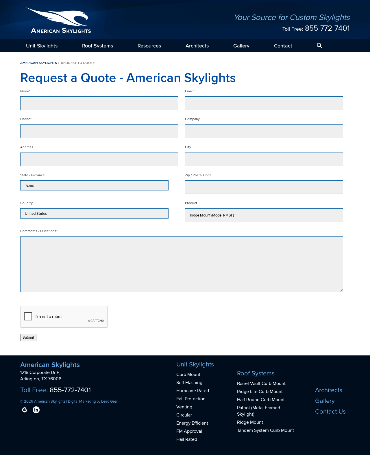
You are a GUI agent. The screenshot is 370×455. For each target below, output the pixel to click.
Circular (184, 415)
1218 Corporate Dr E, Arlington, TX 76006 (40, 375)
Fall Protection (191, 398)
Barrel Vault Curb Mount (261, 383)
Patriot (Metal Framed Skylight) (258, 410)
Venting (184, 406)
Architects (197, 45)
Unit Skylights (42, 45)
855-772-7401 (327, 28)
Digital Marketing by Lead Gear (93, 401)
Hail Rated (186, 439)
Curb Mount (188, 374)
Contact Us (330, 411)
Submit (28, 337)
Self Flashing (189, 382)
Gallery (241, 45)
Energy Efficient (192, 423)
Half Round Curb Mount (261, 399)
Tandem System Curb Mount (265, 430)
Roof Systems (97, 45)
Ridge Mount (250, 422)
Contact (283, 45)
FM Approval (189, 431)
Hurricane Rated (192, 390)
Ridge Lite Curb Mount (260, 391)
